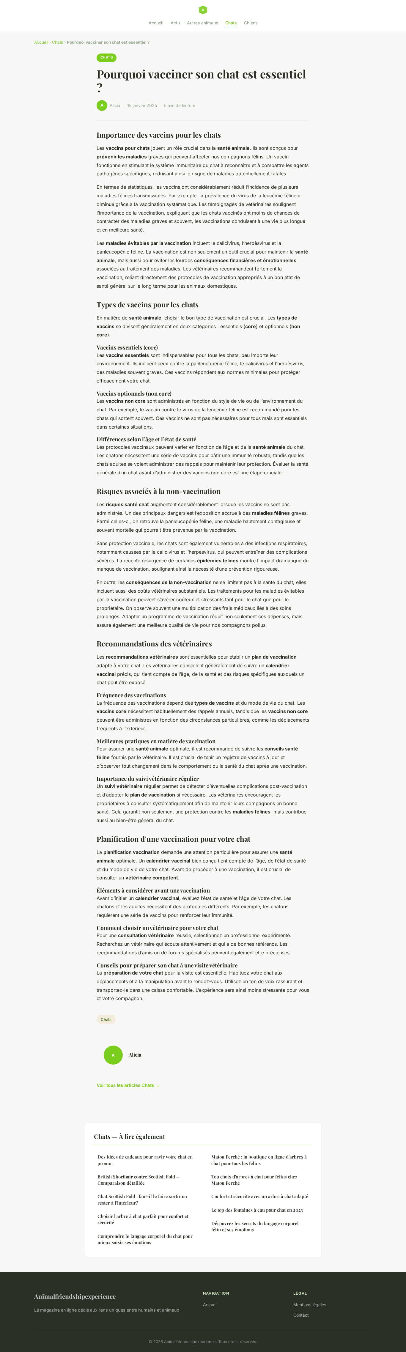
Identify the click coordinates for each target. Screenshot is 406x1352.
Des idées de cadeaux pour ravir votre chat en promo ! (145, 1160)
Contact (301, 1315)
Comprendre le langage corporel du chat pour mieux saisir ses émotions (145, 1239)
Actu (175, 22)
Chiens (251, 22)
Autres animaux (202, 22)
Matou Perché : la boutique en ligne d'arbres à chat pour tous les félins (259, 1160)
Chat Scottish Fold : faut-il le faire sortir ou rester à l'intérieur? (142, 1199)
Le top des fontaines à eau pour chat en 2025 (257, 1210)
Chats (231, 22)
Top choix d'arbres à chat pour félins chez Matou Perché (254, 1180)
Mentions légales (309, 1304)
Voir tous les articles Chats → (128, 1085)
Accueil (156, 22)
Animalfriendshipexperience (75, 1296)
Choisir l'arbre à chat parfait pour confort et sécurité (142, 1219)
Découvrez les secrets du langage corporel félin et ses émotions (255, 1226)
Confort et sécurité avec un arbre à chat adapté (259, 1196)
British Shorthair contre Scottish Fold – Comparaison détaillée (138, 1180)
